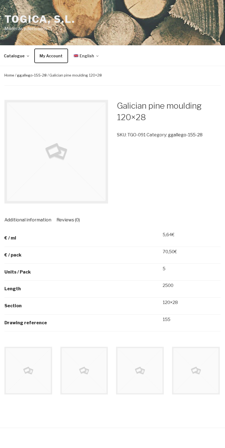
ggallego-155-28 (32, 75)
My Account (51, 55)
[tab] (27, 220)
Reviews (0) (68, 219)
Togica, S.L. (39, 19)
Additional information (27, 219)
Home (9, 75)
